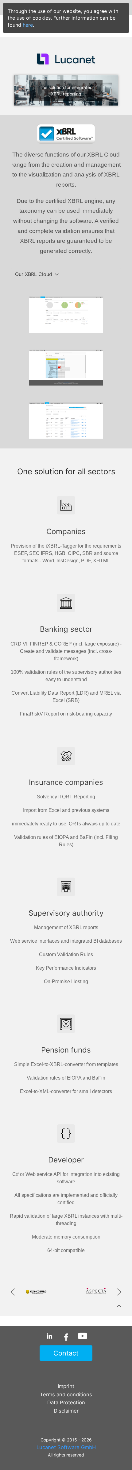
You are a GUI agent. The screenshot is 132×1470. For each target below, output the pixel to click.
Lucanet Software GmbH (66, 1447)
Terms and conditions (66, 1394)
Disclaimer (66, 1411)
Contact (66, 1353)
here (28, 25)
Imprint (66, 1386)
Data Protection (66, 1402)
